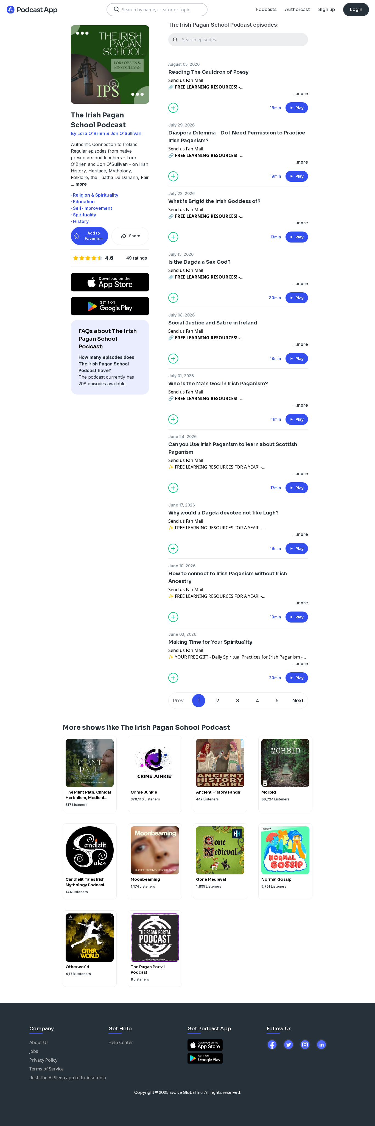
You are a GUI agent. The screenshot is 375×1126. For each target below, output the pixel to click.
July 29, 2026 (181, 125)
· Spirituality (83, 215)
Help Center (120, 1042)
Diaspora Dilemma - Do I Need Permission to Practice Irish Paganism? (236, 137)
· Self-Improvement (91, 208)
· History (80, 221)
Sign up (326, 9)
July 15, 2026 (181, 254)
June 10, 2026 (181, 565)
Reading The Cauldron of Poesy (208, 72)
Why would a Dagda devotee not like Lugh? (223, 513)
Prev (178, 700)
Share (134, 235)
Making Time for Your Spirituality (210, 642)
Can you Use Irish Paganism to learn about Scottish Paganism (232, 448)
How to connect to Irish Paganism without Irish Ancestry (227, 577)
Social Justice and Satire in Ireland (212, 323)
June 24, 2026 (182, 436)
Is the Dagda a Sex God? (199, 262)
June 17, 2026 (181, 505)
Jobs (33, 1051)
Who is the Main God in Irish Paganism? (218, 384)
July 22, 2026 (181, 193)
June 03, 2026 (182, 634)
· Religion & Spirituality (94, 195)
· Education (83, 201)
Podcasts (266, 9)
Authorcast (297, 9)
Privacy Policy (43, 1060)
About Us (39, 1042)
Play (299, 107)
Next (298, 700)
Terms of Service (46, 1069)
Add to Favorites (94, 236)
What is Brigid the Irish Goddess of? (214, 201)
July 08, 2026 (181, 315)
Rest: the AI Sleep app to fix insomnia (67, 1078)
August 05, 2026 (184, 64)
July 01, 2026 (181, 375)
